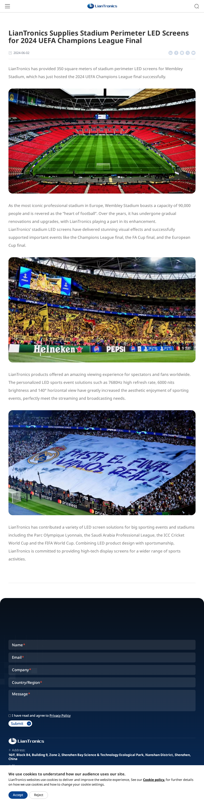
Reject (38, 795)
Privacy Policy (60, 716)
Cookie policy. (154, 779)
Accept (18, 795)
